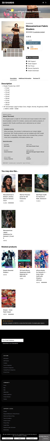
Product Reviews (7, 396)
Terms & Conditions (8, 418)
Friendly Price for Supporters (9, 369)
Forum (5, 385)
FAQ (4, 389)
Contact (5, 411)
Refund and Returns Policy (9, 416)
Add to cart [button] (25, 205)
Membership (6, 429)
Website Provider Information (9, 427)
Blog (4, 387)
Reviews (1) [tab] (36, 78)
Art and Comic (6, 372)
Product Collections (7, 394)
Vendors (5, 399)
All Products (6, 358)
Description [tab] (13, 78)
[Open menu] (43, 3)
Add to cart (33, 43)
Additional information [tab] (25, 78)
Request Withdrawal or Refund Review (11, 413)
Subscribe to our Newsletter (10, 343)
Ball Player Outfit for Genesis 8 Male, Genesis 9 (41, 196)
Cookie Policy (6, 425)
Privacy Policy (6, 422)
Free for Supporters (8, 365)
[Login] (48, 2)
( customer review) (39, 32)
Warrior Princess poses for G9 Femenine (25, 196)
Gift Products (6, 360)
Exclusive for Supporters (9, 367)
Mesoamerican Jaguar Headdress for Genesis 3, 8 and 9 (8, 234)
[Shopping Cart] (45, 2)
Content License (7, 420)
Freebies (5, 363)
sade (31, 47)
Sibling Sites (6, 392)
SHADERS (29, 23)
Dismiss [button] (45, 438)
